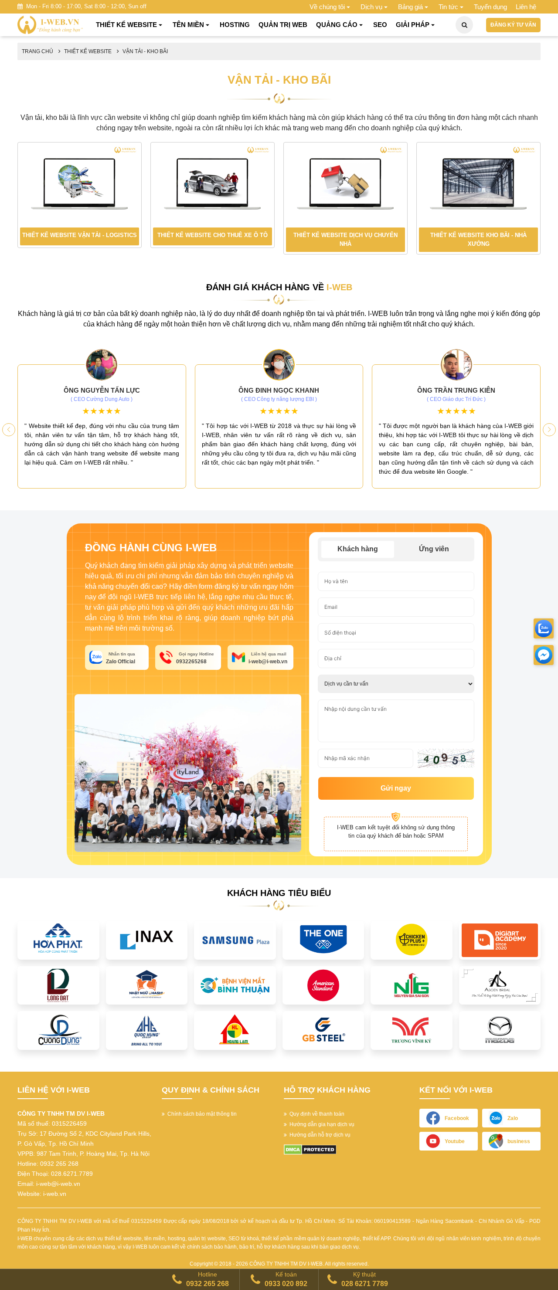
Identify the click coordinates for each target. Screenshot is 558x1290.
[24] (411, 1030)
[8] (147, 984)
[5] (411, 939)
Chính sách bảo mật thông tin (201, 1114)
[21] (235, 1030)
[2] (147, 939)
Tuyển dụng (490, 6)
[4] (323, 939)
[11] (323, 984)
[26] (500, 1030)
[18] (58, 1030)
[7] (58, 984)
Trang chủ (37, 51)
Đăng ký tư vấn (513, 25)
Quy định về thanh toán (315, 1114)
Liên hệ (526, 6)
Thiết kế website (88, 51)
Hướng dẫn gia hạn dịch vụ (320, 1124)
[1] (58, 939)
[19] (147, 1030)
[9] (235, 984)
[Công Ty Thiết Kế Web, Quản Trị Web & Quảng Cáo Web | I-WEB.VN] (50, 25)
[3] (235, 939)
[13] (411, 984)
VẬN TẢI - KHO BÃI (145, 51)
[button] (549, 429)
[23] (323, 1030)
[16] (500, 984)
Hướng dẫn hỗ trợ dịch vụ (318, 1135)
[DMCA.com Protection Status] (310, 1149)
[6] (500, 939)
